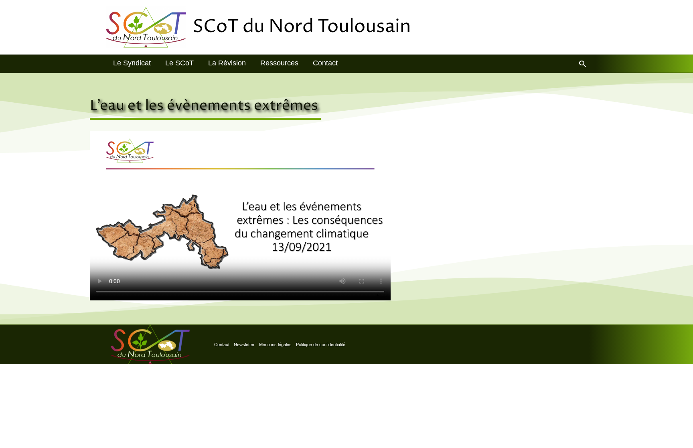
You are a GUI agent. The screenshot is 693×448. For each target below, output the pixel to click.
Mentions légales (275, 344)
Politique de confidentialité (320, 344)
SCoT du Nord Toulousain (301, 26)
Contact (221, 344)
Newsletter (244, 344)
